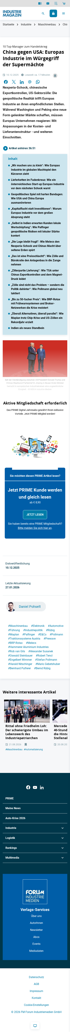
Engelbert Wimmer (20, 659)
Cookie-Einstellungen (36, 1005)
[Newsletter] (48, 3)
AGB (36, 984)
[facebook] (6, 82)
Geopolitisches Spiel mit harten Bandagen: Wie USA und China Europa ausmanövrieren (37, 198)
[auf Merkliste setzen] (55, 75)
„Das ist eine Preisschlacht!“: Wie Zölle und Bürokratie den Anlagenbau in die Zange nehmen (37, 260)
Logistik (10, 838)
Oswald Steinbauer (20, 655)
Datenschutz (36, 977)
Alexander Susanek (40, 651)
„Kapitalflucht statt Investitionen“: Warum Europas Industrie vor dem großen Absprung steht (36, 213)
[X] (14, 82)
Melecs (31, 643)
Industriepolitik (33, 630)
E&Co (42, 634)
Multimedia (12, 857)
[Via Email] (30, 82)
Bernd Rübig (42, 668)
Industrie (26, 24)
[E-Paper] (40, 3)
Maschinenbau (47, 24)
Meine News (13, 808)
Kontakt (36, 998)
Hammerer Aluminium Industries (28, 647)
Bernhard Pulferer (19, 668)
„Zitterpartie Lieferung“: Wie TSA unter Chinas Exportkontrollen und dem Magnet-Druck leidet (37, 275)
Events (36, 943)
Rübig (50, 630)
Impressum (36, 991)
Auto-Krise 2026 (15, 818)
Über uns (36, 916)
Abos (36, 937)
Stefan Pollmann (46, 659)
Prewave (50, 638)
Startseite (8, 24)
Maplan (13, 634)
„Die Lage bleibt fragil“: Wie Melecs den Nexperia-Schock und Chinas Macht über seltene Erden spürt (36, 246)
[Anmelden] (53, 13)
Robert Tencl (44, 655)
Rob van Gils (16, 651)
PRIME (9, 798)
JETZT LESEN (35, 514)
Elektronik (38, 626)
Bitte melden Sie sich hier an (35, 528)
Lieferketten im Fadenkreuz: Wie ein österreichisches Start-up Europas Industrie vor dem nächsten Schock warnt (37, 184)
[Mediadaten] (56, 3)
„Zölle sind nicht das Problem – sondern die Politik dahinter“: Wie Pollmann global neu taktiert (37, 289)
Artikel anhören (22, 148)
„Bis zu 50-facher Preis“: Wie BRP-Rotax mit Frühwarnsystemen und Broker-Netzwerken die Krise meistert (35, 303)
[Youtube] (35, 787)
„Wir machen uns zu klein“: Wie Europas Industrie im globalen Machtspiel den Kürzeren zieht (35, 169)
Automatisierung (33, 749)
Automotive (55, 626)
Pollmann (56, 634)
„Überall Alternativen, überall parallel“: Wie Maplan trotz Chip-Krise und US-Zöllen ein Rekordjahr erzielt (37, 318)
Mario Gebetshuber (48, 664)
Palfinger (28, 634)
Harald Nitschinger (20, 664)
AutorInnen (36, 923)
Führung (14, 630)
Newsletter (36, 930)
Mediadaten (36, 951)
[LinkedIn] (22, 82)
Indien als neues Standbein (27, 328)
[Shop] (64, 3)
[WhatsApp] (38, 82)
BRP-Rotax (15, 643)
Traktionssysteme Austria (24, 638)
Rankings (11, 847)
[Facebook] (28, 787)
